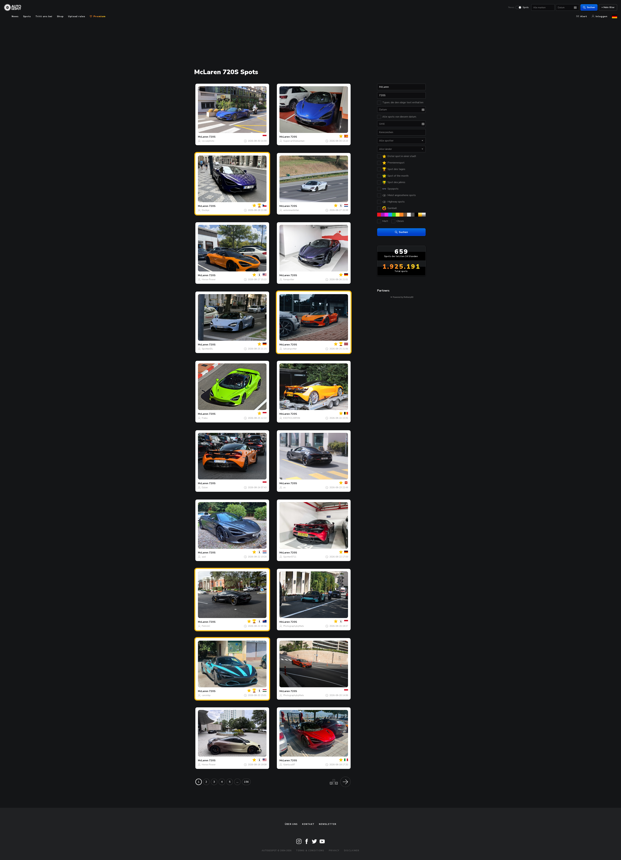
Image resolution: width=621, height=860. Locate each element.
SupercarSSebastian (294, 140)
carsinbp (206, 695)
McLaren (203, 137)
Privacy (334, 850)
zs (284, 487)
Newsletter (327, 824)
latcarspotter (290, 348)
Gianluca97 (289, 764)
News (511, 7)
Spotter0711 (289, 556)
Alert (583, 16)
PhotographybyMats (293, 626)
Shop (60, 16)
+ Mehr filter (608, 7)
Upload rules (76, 16)
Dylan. (205, 487)
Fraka (204, 418)
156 (246, 782)
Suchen (591, 7)
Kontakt (308, 824)
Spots (526, 7)
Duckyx (205, 210)
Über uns (291, 824)
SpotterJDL (207, 348)
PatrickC (206, 626)
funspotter (288, 279)
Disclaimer (351, 850)
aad (204, 556)
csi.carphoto (208, 140)
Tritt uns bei (43, 16)
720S (212, 137)
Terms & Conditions (310, 850)
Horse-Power (209, 279)
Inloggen (601, 16)
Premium (99, 16)
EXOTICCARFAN (291, 418)
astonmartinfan (291, 210)
